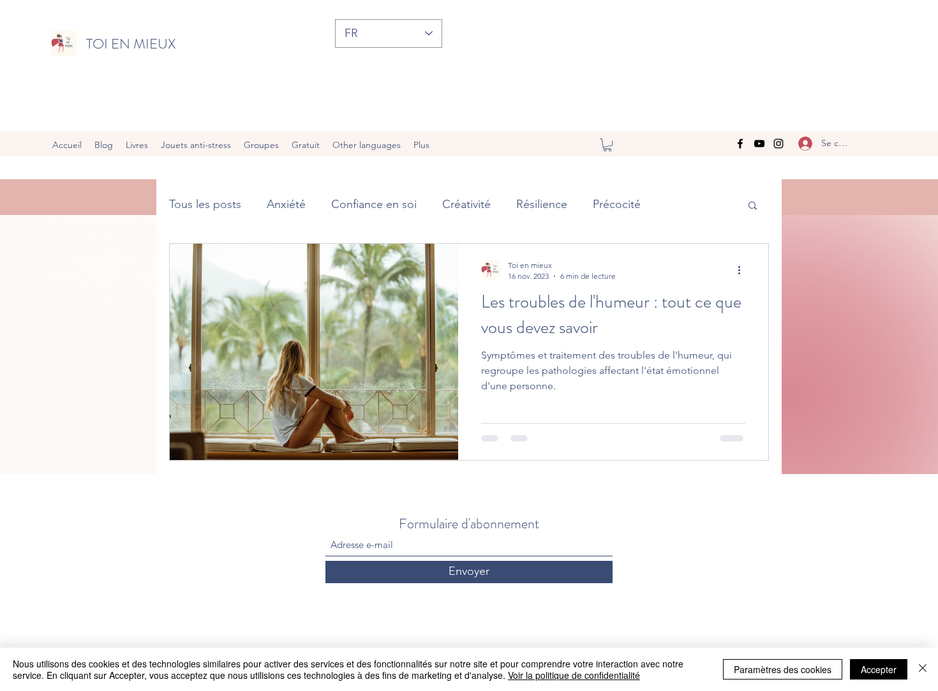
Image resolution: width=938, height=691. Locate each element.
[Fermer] (922, 669)
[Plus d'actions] (743, 270)
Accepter (879, 669)
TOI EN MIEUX (130, 44)
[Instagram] (778, 143)
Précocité (617, 204)
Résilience (541, 204)
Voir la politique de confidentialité (574, 675)
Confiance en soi (374, 204)
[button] (607, 144)
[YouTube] (759, 143)
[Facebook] (740, 143)
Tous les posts (205, 204)
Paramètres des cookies (782, 669)
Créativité (466, 204)
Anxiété (286, 204)
